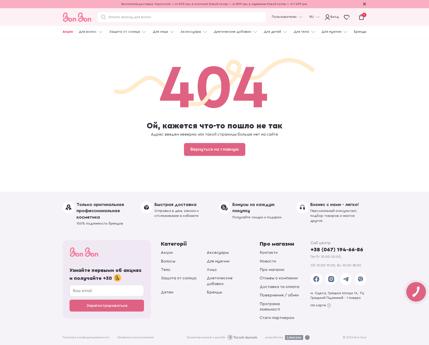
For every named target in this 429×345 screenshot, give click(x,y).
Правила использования (135, 337)
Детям (167, 292)
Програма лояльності (270, 306)
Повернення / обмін (279, 295)
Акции (68, 31)
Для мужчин (331, 31)
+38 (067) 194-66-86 (337, 249)
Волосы (168, 261)
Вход (333, 17)
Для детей (272, 31)
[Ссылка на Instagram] (331, 279)
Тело (165, 270)
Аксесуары (218, 253)
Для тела (301, 31)
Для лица (160, 31)
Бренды (360, 31)
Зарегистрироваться (106, 306)
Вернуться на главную (214, 149)
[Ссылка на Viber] (360, 279)
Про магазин (272, 270)
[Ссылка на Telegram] (346, 279)
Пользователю (284, 17)
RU (312, 17)
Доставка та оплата (279, 287)
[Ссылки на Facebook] (316, 279)
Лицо (212, 270)
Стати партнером (277, 318)
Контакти (269, 253)
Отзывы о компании (279, 278)
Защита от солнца (124, 31)
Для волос (88, 31)
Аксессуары (190, 31)
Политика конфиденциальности (86, 337)
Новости (268, 261)
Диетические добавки (232, 31)
